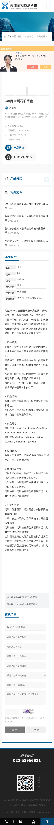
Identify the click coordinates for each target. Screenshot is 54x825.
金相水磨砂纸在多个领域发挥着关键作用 (26, 216)
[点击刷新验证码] (28, 711)
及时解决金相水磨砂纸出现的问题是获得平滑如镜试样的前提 (27, 228)
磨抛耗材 (41, 36)
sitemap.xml (43, 812)
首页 (20, 36)
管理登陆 (32, 812)
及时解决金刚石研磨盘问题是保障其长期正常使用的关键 (27, 241)
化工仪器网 (20, 812)
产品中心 (29, 36)
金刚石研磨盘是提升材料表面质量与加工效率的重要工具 (27, 204)
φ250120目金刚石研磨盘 (25, 597)
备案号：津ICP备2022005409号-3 (29, 805)
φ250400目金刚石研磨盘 (25, 604)
